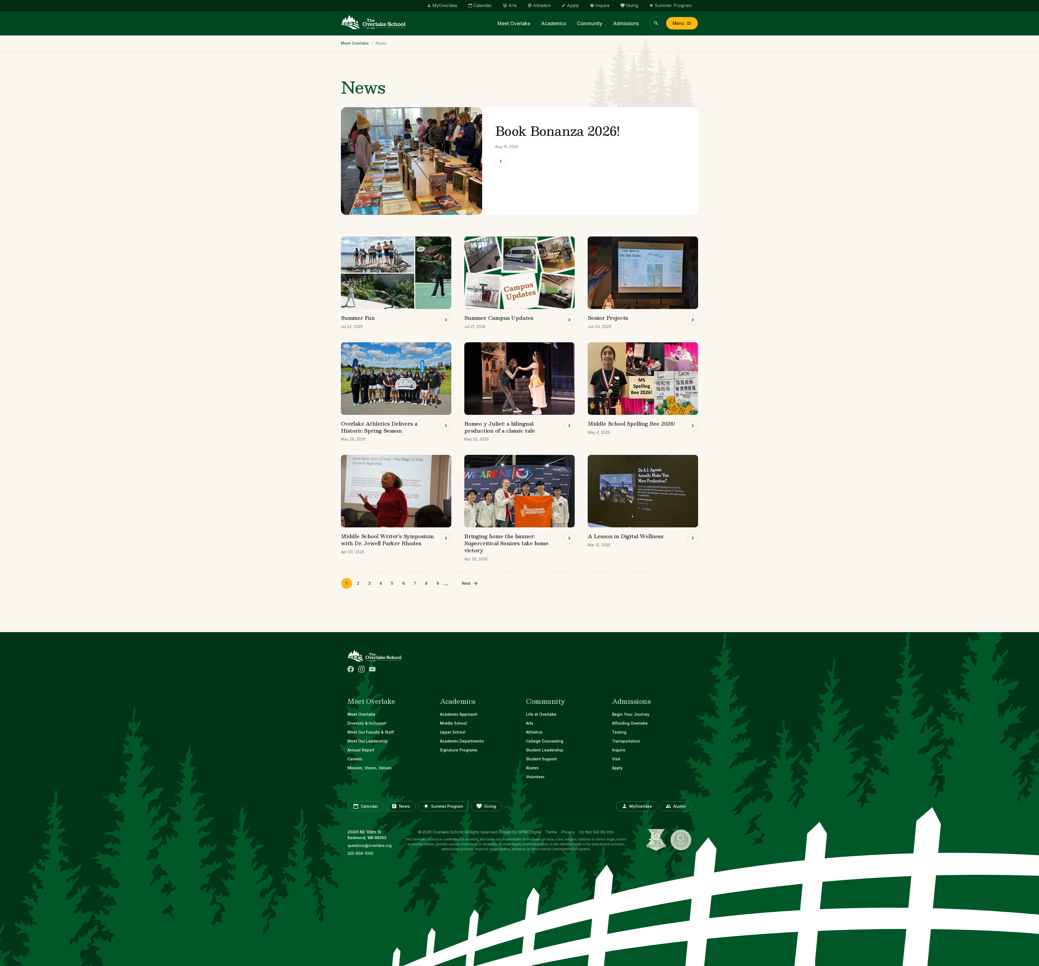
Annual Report (360, 750)
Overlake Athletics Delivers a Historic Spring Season (379, 427)
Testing (619, 732)
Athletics (534, 732)
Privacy (568, 832)
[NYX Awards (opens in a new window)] (656, 840)
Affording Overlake (630, 723)
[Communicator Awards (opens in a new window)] (681, 840)
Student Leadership (544, 750)
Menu (678, 23)
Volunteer (535, 776)
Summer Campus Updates (499, 317)
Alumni (532, 767)
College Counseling (544, 741)
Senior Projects (608, 317)
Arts (529, 723)
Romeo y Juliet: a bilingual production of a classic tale (499, 427)
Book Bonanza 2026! (557, 130)
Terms (551, 832)
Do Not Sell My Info (596, 832)
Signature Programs (458, 750)
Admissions (626, 23)
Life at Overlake (541, 714)
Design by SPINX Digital (520, 832)
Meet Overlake (513, 23)
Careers (354, 759)
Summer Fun (358, 317)
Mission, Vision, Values (369, 767)
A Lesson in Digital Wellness (625, 536)
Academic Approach (459, 714)
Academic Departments (462, 741)
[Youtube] (372, 669)
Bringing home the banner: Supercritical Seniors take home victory (506, 543)
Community (589, 23)
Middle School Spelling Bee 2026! (631, 423)
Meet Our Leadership (367, 741)
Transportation (626, 741)
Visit (616, 759)
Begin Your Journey (630, 714)
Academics (553, 23)
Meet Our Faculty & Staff (370, 732)
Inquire (618, 750)
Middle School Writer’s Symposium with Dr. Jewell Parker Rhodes (387, 539)
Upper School (452, 732)
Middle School (453, 723)
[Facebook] (350, 669)
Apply (617, 767)
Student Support (541, 759)
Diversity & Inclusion (366, 723)
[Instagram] (361, 669)
